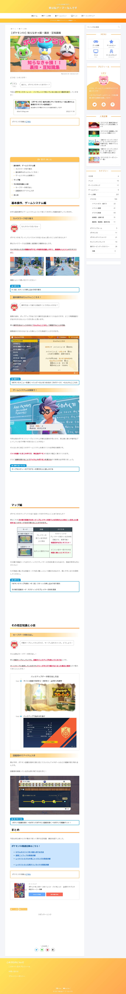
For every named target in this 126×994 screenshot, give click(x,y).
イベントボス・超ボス (103, 204)
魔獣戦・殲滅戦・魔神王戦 (103, 222)
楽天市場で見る (54, 894)
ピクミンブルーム (103, 228)
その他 (103, 176)
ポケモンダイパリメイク (103, 237)
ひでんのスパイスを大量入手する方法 (30, 852)
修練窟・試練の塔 (103, 217)
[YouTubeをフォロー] (104, 104)
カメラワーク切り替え (24, 169)
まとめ (16, 195)
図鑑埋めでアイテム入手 (25, 191)
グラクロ (103, 199)
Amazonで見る (37, 894)
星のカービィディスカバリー (103, 246)
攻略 (103, 251)
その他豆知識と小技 (21, 184)
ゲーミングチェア (103, 185)
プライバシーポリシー (17, 976)
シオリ (103, 73)
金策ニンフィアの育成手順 (26, 855)
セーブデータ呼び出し (24, 187)
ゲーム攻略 (15, 909)
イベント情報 (103, 208)
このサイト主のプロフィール (19, 966)
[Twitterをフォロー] (95, 104)
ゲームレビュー (103, 190)
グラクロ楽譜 (103, 213)
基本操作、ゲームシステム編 (24, 165)
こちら (28, 122)
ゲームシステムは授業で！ (26, 175)
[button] (53, 950)
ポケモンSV (24, 909)
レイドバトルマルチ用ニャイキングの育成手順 (33, 859)
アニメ (103, 181)
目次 (43, 159)
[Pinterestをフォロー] (113, 104)
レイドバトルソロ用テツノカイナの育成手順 (32, 865)
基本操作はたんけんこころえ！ (27, 172)
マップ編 (17, 180)
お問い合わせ (14, 971)
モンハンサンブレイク (103, 242)
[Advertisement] (44, 141)
